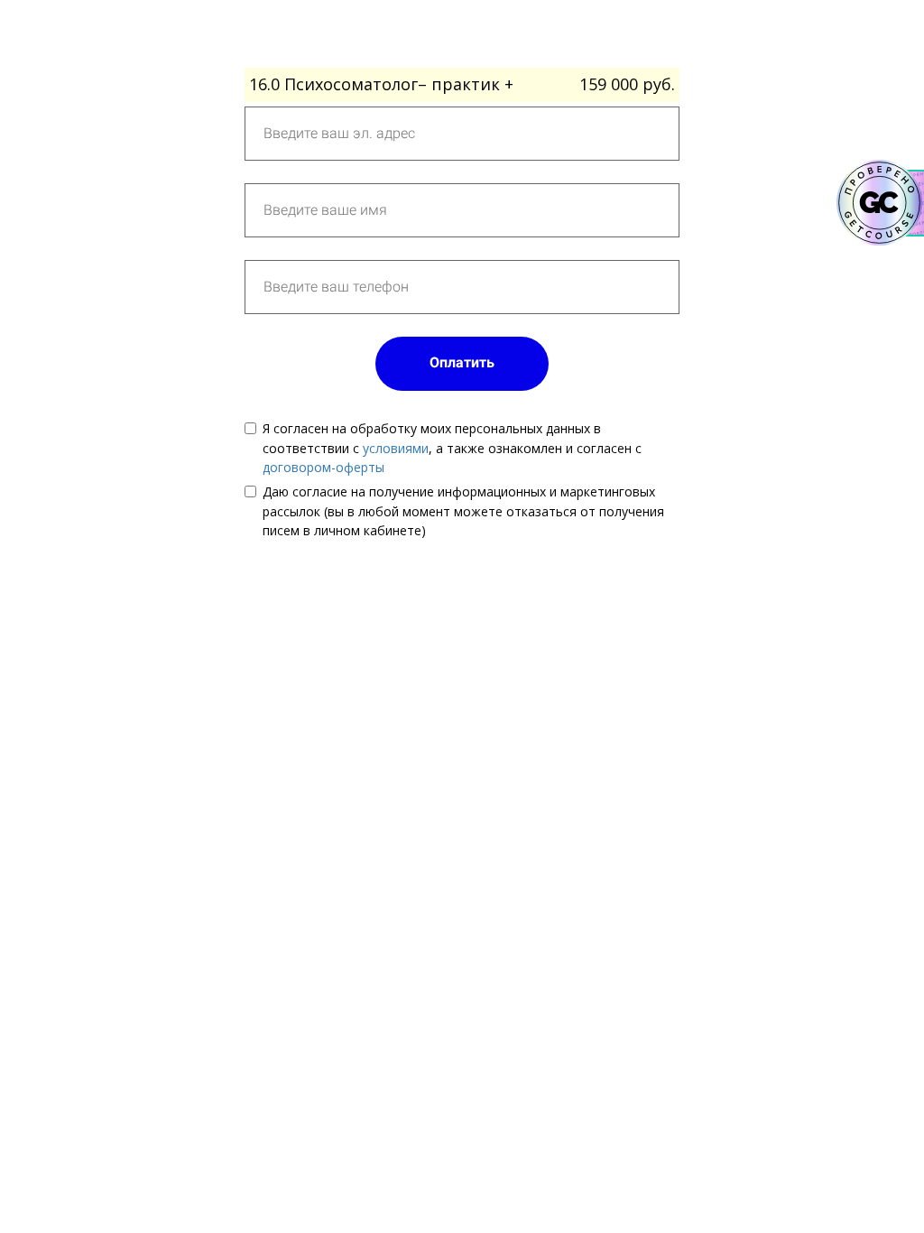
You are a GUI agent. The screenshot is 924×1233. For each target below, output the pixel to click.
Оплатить (462, 362)
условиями (396, 448)
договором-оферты (323, 467)
